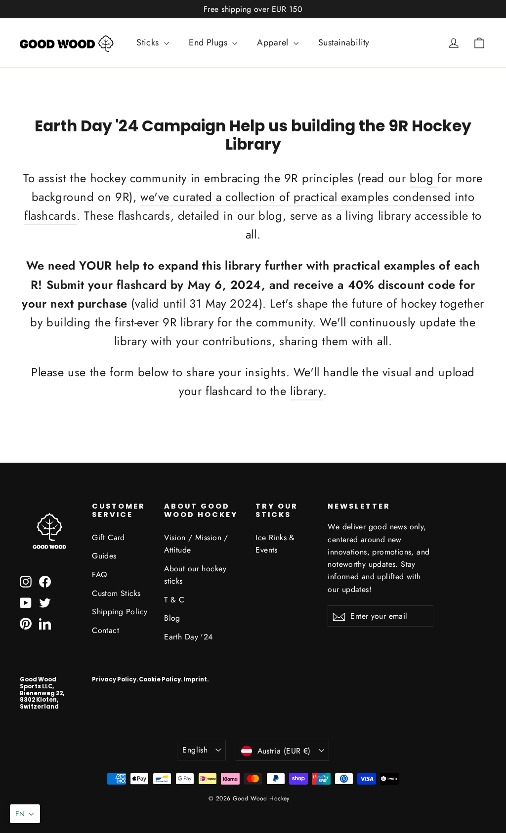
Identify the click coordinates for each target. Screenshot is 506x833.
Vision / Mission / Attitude (196, 543)
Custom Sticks (116, 593)
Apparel (274, 42)
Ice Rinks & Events (275, 543)
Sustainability (344, 42)
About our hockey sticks (195, 575)
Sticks (149, 42)
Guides (104, 555)
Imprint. (196, 679)
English (195, 749)
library (306, 391)
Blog (172, 618)
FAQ (99, 574)
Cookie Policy (160, 679)
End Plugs (209, 42)
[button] (25, 814)
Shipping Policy (119, 611)
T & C (174, 599)
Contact (105, 630)
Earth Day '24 (188, 636)
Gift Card (108, 537)
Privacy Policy (114, 679)
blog (423, 178)
